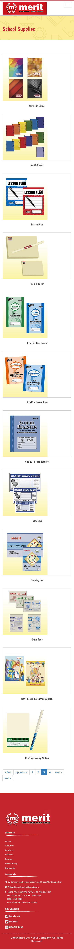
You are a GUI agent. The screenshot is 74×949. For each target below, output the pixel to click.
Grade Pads (37, 639)
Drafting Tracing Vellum (37, 758)
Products (9, 850)
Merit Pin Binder (37, 106)
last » (8, 778)
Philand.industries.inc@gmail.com (23, 887)
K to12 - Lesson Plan (37, 402)
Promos (8, 859)
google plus (15, 926)
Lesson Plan (37, 224)
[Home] (24, 8)
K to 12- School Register (37, 461)
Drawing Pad (37, 580)
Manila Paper (37, 283)
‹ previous (21, 772)
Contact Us (10, 868)
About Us (9, 846)
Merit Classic (37, 165)
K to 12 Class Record (37, 343)
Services (9, 854)
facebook (14, 916)
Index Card (37, 521)
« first (8, 772)
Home (8, 841)
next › (58, 772)
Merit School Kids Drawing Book (37, 698)
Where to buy (11, 863)
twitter (13, 921)
